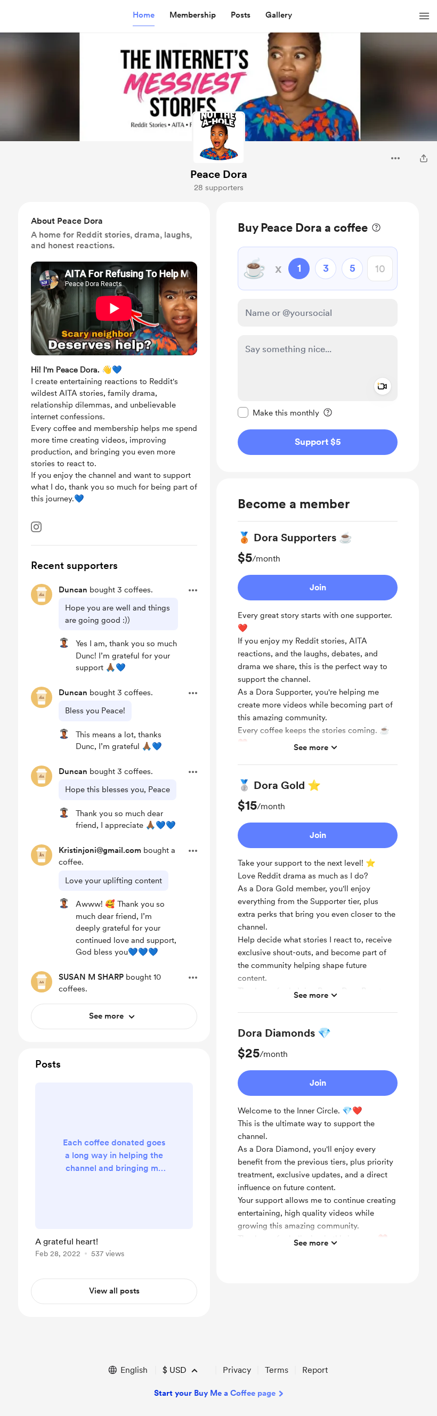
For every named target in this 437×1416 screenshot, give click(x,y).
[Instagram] (36, 527)
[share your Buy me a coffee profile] (423, 158)
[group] (318, 647)
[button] (144, 15)
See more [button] (311, 747)
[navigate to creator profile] (218, 138)
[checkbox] (278, 412)
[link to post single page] (114, 1172)
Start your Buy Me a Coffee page (215, 1393)
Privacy (237, 1370)
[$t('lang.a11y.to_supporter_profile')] (64, 643)
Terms (276, 1370)
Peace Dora (218, 174)
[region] (317, 337)
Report (315, 1370)
